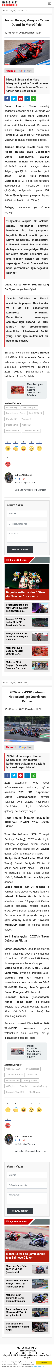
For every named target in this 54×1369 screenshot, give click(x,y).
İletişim (27, 1358)
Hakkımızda (32, 1355)
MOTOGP (21, 11)
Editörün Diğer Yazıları (25, 482)
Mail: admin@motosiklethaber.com (30, 489)
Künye (6, 1355)
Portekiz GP (11, 419)
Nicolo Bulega (12, 407)
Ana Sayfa (10, 11)
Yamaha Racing (40, 1086)
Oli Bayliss (10, 1086)
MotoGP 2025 (35, 413)
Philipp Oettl (32, 1075)
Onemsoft (31, 1351)
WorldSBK (26, 425)
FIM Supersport (32, 1069)
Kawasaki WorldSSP (15, 1092)
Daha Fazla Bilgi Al (37, 1366)
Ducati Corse (12, 425)
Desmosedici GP (31, 430)
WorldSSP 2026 (13, 1069)
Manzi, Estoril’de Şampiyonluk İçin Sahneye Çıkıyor (34, 1051)
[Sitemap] (43, 1353)
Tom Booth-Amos (14, 1075)
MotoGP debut (12, 430)
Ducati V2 (24, 1086)
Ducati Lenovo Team (15, 413)
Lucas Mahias (12, 1080)
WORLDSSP (22, 683)
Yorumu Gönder (20, 549)
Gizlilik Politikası (18, 1355)
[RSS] (36, 1353)
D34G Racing (34, 1092)
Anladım (44, 1362)
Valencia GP (26, 419)
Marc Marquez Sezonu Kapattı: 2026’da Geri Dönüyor (35, 390)
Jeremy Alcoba (30, 1080)
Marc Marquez (29, 407)
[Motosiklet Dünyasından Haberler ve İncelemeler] (10, 3)
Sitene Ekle (44, 1355)
